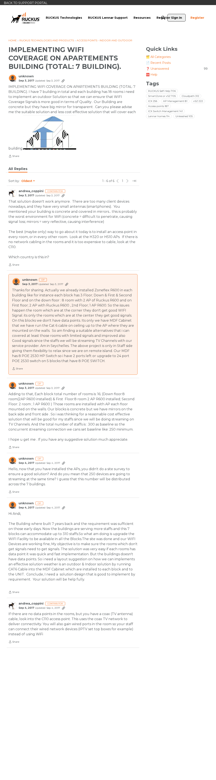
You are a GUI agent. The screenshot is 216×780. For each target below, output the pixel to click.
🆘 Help (151, 74)
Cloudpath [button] (190, 96)
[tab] (18, 169)
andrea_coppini (31, 191)
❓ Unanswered (177, 69)
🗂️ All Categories (158, 57)
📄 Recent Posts (158, 63)
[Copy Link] (63, 81)
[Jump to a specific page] (134, 181)
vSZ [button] (198, 101)
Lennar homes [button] (159, 116)
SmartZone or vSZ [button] (162, 96)
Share (13, 156)
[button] (49, 132)
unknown (26, 76)
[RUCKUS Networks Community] (25, 17)
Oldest (27, 181)
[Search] (163, 17)
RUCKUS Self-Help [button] (162, 90)
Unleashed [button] (184, 116)
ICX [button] (152, 101)
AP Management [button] (175, 101)
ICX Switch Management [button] (165, 111)
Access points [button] (158, 106)
